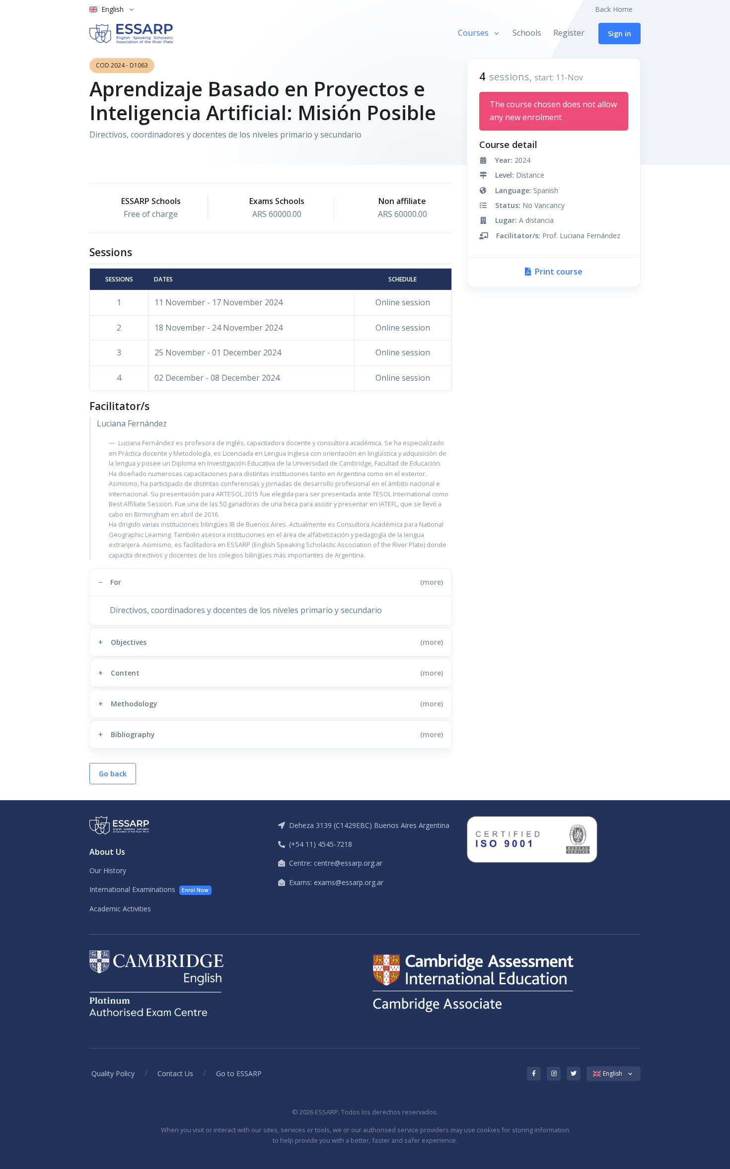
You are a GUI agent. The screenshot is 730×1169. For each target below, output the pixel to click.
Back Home (614, 9)
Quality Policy (113, 1073)
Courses (473, 32)
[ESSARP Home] (131, 33)
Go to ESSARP (239, 1073)
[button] (270, 582)
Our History (107, 870)
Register (568, 32)
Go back (113, 773)
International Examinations (149, 889)
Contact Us (175, 1073)
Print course (558, 271)
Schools (526, 32)
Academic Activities (120, 908)
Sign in (619, 33)
